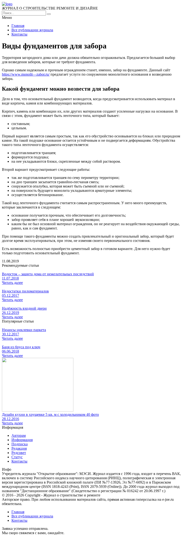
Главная (17, 26)
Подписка (19, 444)
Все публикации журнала (32, 30)
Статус (17, 457)
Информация (22, 440)
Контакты (19, 34)
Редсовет (18, 453)
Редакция (19, 448)
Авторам (18, 435)
